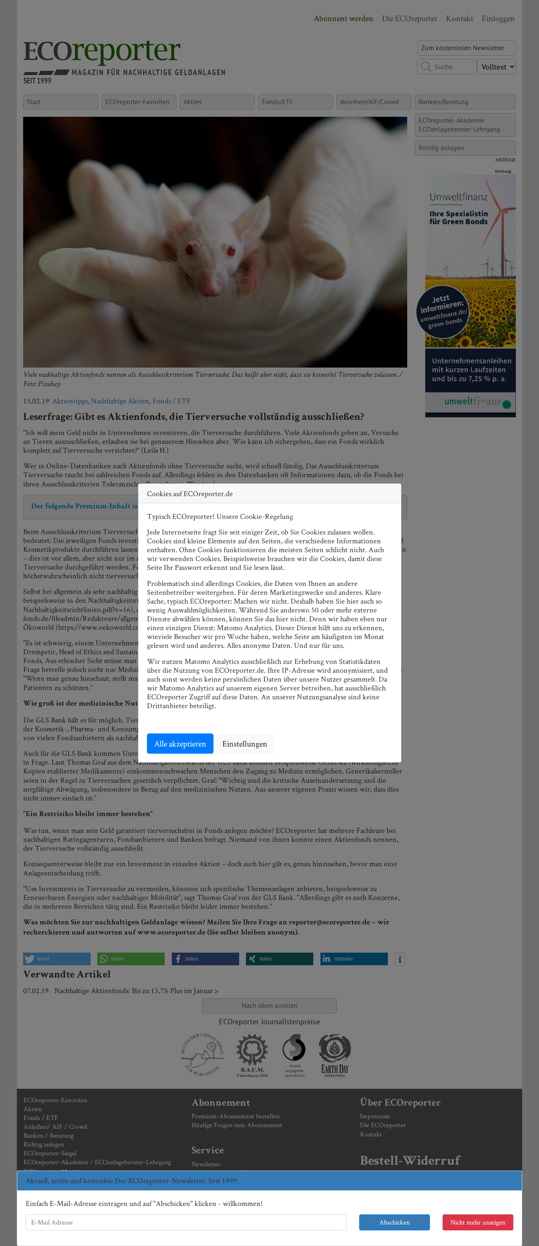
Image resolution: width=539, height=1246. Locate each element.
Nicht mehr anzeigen (478, 1222)
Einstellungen (244, 743)
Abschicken (394, 1222)
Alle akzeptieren (180, 743)
